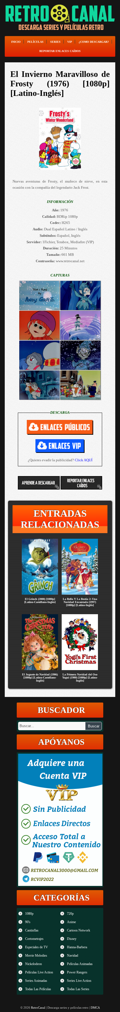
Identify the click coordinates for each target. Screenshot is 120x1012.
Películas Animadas (80, 964)
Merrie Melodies (36, 955)
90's (27, 922)
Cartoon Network (78, 930)
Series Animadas (36, 981)
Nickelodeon (33, 964)
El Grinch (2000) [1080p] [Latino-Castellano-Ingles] (40, 600)
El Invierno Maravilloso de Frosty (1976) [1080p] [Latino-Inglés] (60, 83)
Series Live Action (79, 981)
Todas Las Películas (38, 989)
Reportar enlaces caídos (60, 51)
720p (70, 914)
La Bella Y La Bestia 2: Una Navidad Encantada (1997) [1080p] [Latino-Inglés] (80, 602)
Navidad (72, 955)
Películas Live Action (39, 972)
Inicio (16, 41)
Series (55, 41)
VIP (69, 41)
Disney (71, 939)
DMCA (95, 1007)
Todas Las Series (78, 989)
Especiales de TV (36, 947)
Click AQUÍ (83, 460)
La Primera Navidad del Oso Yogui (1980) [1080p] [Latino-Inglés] (80, 677)
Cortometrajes (34, 939)
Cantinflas (32, 930)
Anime (71, 922)
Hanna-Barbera (77, 947)
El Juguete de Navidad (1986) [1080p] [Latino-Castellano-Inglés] (40, 677)
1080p (29, 914)
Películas (35, 41)
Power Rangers (77, 972)
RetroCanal (38, 1007)
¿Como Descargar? (94, 41)
